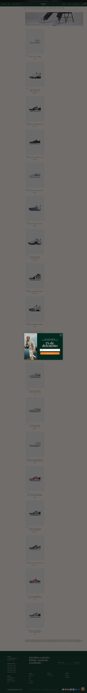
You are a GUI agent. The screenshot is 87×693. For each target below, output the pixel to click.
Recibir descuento (49, 353)
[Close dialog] (61, 335)
